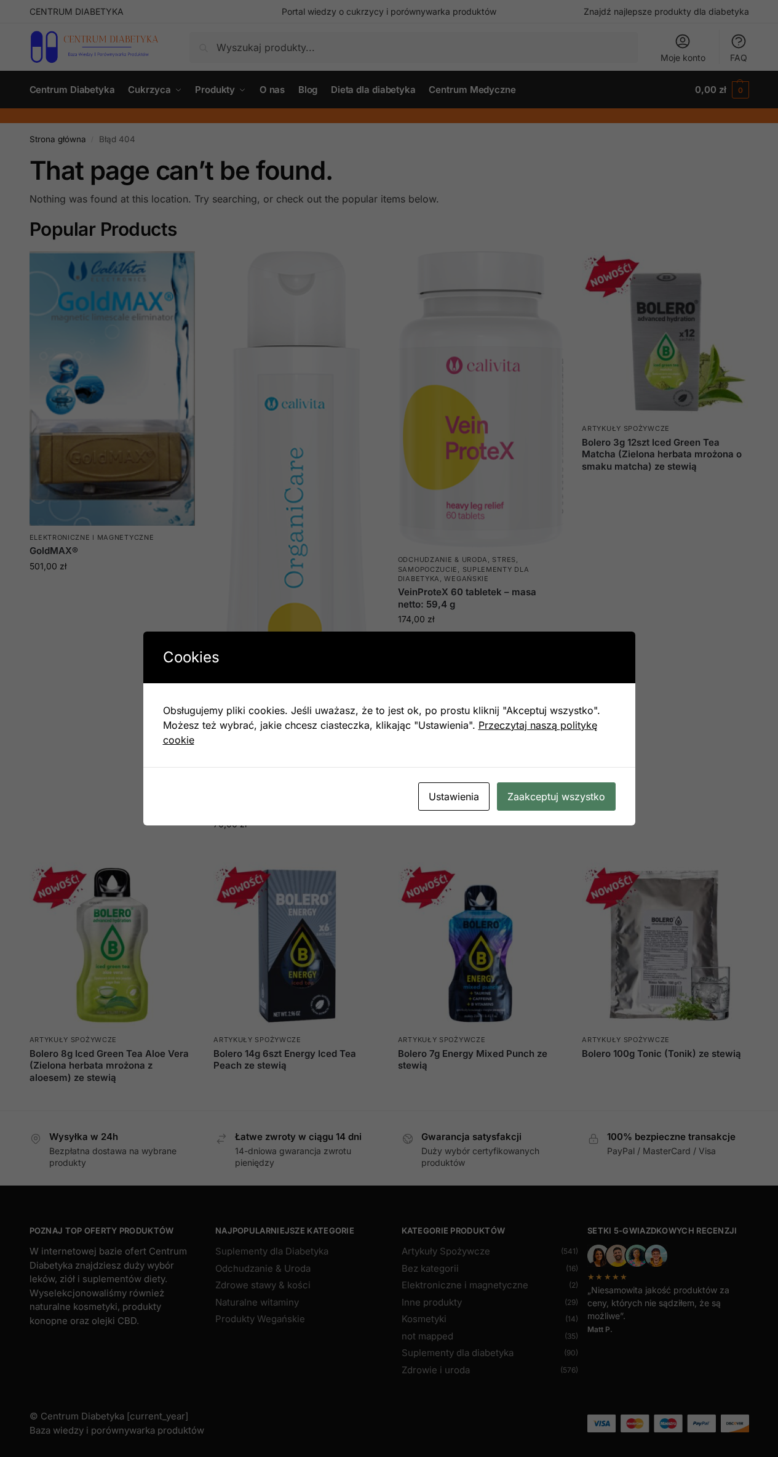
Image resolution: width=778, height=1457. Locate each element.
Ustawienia (454, 796)
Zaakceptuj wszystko (556, 796)
